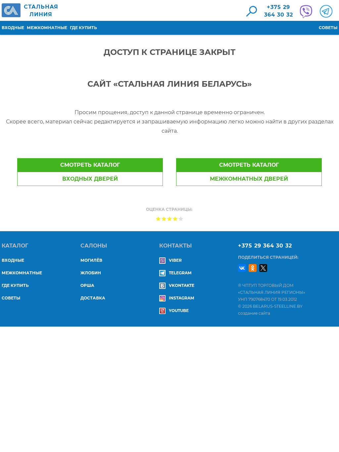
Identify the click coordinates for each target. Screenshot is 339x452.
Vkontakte (181, 285)
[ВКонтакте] (242, 268)
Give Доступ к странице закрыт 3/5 (169, 218)
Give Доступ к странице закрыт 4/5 (175, 218)
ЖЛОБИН (90, 272)
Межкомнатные (47, 27)
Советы (328, 27)
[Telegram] (325, 11)
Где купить (83, 27)
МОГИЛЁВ (91, 260)
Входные (13, 27)
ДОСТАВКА (92, 297)
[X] (263, 268)
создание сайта (254, 313)
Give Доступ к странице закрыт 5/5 (181, 218)
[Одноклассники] (253, 268)
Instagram (181, 297)
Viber (175, 260)
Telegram (180, 272)
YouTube (179, 310)
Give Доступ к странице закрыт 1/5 (158, 218)
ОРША (87, 285)
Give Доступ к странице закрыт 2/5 (164, 218)
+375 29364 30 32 (278, 11)
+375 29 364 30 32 (265, 246)
